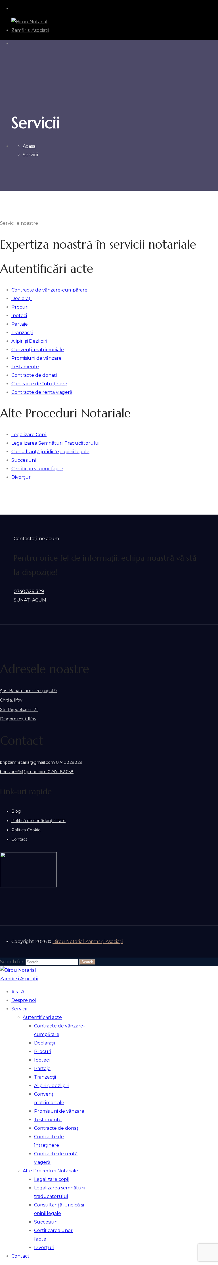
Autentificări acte (42, 1017)
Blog (16, 811)
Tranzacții (45, 1077)
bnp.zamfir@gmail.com (23, 771)
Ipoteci (42, 1060)
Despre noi (23, 1000)
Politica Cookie (26, 830)
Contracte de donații (57, 1128)
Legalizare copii (51, 1179)
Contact (19, 839)
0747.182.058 (60, 771)
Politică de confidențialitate (38, 820)
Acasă (17, 991)
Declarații (44, 1043)
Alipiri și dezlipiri (51, 1085)
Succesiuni (46, 1222)
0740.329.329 (29, 591)
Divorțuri (44, 1247)
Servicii (19, 1009)
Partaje (42, 1068)
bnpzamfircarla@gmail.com (27, 762)
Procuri (42, 1051)
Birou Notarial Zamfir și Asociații (88, 941)
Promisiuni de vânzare (59, 1111)
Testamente (48, 1119)
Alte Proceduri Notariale (50, 1171)
